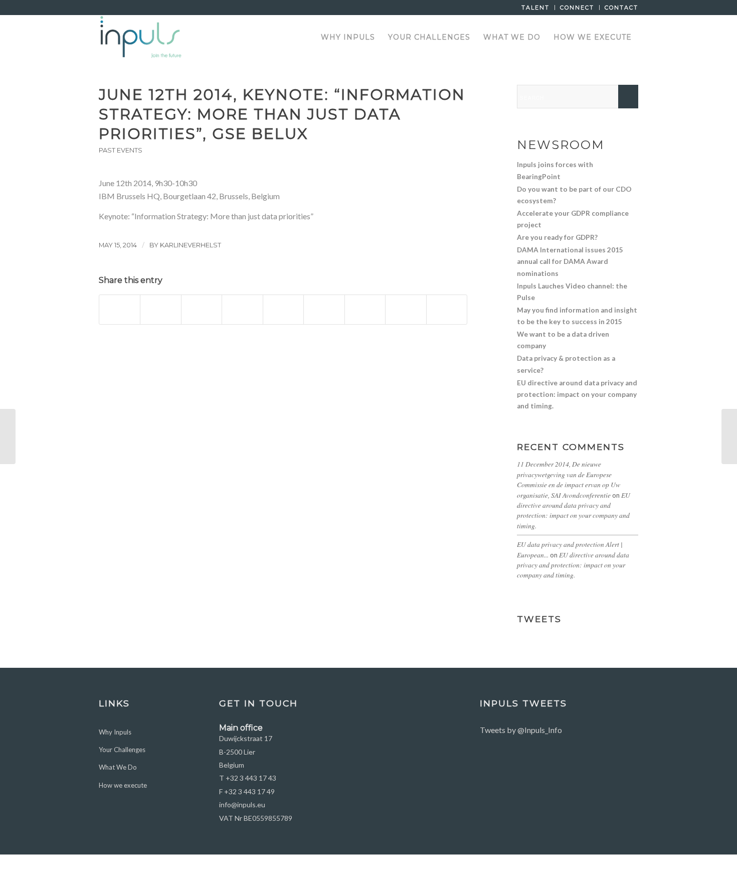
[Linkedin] (615, 863)
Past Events (120, 150)
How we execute (123, 785)
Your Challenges (122, 750)
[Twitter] (600, 863)
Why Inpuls (115, 732)
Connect (577, 7)
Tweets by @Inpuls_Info (521, 730)
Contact (621, 7)
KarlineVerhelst (190, 245)
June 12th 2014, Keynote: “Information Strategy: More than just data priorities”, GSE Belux (282, 114)
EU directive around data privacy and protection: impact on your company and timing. (573, 510)
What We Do (118, 767)
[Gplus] (630, 863)
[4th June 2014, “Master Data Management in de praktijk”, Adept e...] (8, 436)
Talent (535, 7)
